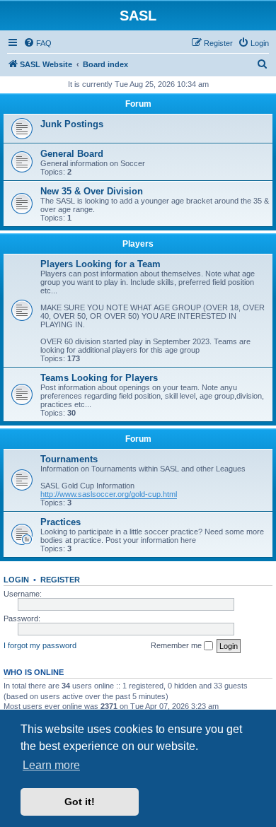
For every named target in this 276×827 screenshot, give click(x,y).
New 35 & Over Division (91, 191)
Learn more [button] (51, 765)
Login (16, 579)
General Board (71, 153)
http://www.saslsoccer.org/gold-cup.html (108, 494)
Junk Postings (71, 124)
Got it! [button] (79, 801)
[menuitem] (37, 43)
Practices (60, 522)
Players (138, 244)
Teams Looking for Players (99, 378)
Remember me (177, 645)
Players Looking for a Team (100, 264)
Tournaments (69, 459)
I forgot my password (40, 645)
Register (60, 579)
